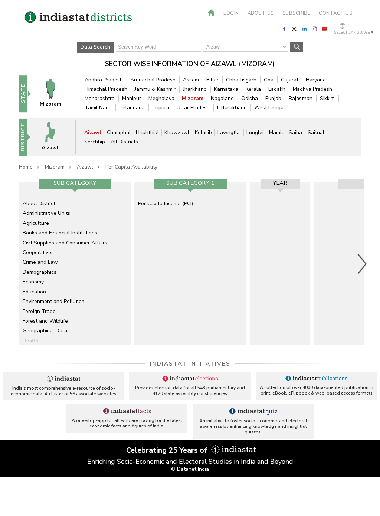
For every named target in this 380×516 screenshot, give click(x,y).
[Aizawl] (54, 136)
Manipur (131, 98)
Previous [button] (15, 264)
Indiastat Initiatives (190, 363)
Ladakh (276, 89)
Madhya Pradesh (312, 89)
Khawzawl (176, 132)
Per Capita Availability (131, 166)
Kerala (253, 89)
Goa (268, 79)
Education (34, 291)
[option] (75, 263)
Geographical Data (45, 330)
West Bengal (269, 107)
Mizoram (192, 98)
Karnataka (226, 89)
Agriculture (36, 223)
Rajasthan (300, 98)
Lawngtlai (229, 132)
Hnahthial (147, 132)
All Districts (124, 141)
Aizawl (92, 132)
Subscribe (296, 13)
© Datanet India (190, 469)
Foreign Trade (39, 311)
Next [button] (362, 264)
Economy (33, 281)
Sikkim (327, 98)
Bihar (212, 79)
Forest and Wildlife (45, 320)
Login (231, 13)
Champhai (118, 132)
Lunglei (254, 132)
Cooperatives (38, 252)
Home (26, 166)
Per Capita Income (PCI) (165, 203)
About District (39, 203)
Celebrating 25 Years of (167, 450)
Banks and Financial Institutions (60, 232)
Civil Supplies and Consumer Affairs (65, 242)
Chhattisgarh (241, 79)
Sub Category (74, 183)
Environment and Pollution (54, 301)
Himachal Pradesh (106, 89)
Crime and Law (40, 262)
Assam (191, 79)
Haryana (316, 79)
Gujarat (289, 79)
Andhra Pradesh (104, 79)
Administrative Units (46, 213)
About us (261, 13)
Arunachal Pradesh (153, 79)
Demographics (39, 272)
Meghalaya (161, 98)
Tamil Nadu (98, 107)
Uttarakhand (232, 107)
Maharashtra (100, 98)
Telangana (132, 107)
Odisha (249, 98)
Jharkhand (195, 89)
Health (31, 340)
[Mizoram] (55, 93)
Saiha (295, 132)
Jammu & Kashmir (155, 89)
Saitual (316, 132)
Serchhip (94, 141)
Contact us (335, 13)
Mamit (276, 132)
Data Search (95, 46)
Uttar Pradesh (193, 107)
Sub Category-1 (190, 183)
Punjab (273, 98)
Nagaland (222, 98)
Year (280, 183)
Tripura (160, 107)
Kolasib (203, 132)
